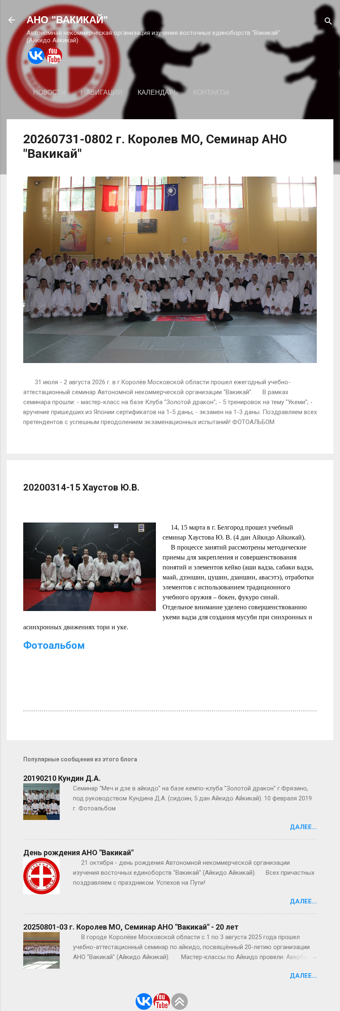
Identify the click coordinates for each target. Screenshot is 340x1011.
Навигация (102, 92)
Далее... (303, 827)
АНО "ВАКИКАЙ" (67, 19)
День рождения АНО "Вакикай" (78, 852)
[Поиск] (328, 22)
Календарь (158, 92)
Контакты (211, 92)
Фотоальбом (54, 645)
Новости (49, 92)
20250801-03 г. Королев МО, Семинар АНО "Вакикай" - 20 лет (130, 927)
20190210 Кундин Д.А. (62, 778)
